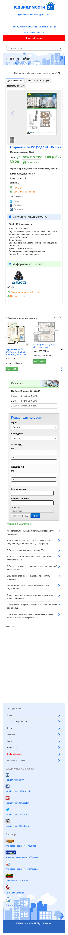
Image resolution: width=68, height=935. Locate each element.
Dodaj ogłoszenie (34, 38)
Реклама (11, 750)
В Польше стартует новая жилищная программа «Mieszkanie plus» (29, 573)
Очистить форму (20, 531)
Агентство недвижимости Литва (21, 861)
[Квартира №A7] (46, 343)
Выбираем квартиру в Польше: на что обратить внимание (28, 592)
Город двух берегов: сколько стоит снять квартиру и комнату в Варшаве (30, 612)
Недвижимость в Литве (17, 896)
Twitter (17, 201)
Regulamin (12, 763)
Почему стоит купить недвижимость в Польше (34, 27)
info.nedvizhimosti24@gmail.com (35, 14)
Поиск (35, 531)
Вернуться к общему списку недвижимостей (35, 73)
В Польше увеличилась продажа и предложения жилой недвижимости (32, 583)
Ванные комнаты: (20, 514)
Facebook (18, 205)
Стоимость (16, 460)
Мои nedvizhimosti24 (34, 32)
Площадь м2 (17, 482)
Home (9, 730)
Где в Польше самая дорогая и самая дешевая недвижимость (28, 602)
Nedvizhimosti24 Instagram (18, 841)
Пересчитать (33, 162)
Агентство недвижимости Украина (22, 872)
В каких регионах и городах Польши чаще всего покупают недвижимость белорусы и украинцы (28, 557)
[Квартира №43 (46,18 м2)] (18, 332)
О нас (9, 743)
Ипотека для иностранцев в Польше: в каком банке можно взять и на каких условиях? (30, 631)
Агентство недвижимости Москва (21, 884)
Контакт (10, 756)
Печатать (18, 188)
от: (12, 464)
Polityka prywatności (16, 776)
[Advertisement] (34, 677)
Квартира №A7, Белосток (42, 369)
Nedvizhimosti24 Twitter (16, 830)
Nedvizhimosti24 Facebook (18, 807)
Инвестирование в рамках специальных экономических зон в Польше (32, 621)
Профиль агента (18, 296)
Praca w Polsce (13, 921)
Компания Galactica (15, 908)
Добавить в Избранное (24, 192)
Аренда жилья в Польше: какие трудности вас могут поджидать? (30, 547)
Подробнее (12, 361)
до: (14, 473)
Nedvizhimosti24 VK (15, 795)
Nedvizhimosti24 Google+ (17, 818)
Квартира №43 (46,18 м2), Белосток (17, 345)
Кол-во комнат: (19, 504)
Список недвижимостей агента (25, 292)
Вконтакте (18, 209)
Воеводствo (17, 449)
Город (14, 438)
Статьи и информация (17, 737)
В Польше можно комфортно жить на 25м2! (26, 565)
